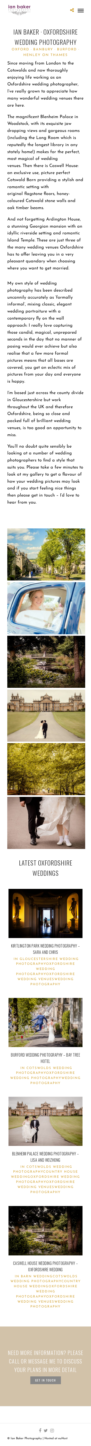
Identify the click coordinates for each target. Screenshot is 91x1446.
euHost (62, 1438)
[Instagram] (52, 1430)
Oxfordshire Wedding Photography (45, 969)
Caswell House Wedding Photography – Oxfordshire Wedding (45, 1266)
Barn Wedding (37, 1276)
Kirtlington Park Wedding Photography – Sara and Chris (45, 949)
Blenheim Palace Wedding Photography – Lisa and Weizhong (45, 1157)
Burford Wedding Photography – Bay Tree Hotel (45, 1058)
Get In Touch (45, 1380)
